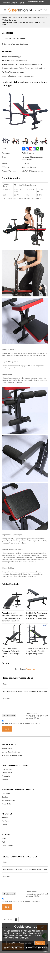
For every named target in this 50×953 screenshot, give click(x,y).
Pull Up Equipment (8, 800)
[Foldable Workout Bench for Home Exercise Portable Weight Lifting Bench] (37, 634)
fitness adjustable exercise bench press (18, 76)
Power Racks (6, 804)
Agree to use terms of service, (21, 723)
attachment (10, 716)
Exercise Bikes (7, 769)
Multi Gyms (6, 793)
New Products (7, 748)
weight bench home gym (11, 56)
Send (7, 729)
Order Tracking (7, 845)
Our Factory (6, 821)
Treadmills (6, 776)
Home (4, 17)
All (10, 17)
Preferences (32, 947)
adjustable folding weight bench (14, 60)
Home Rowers (7, 773)
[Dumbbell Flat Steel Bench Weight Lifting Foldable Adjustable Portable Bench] (37, 599)
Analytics (20, 947)
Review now (30, 669)
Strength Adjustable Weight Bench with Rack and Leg (23, 68)
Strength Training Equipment (24, 17)
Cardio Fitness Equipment (11, 752)
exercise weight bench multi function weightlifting (22, 64)
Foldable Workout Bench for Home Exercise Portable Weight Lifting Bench (37, 651)
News (4, 839)
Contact (4, 825)
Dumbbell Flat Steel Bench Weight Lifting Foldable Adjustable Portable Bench (36, 615)
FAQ (3, 842)
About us (5, 818)
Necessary (10, 947)
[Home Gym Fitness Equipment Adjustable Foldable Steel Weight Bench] (13, 634)
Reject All (11, 943)
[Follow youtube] (16, 919)
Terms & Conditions (33, 723)
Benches (41, 17)
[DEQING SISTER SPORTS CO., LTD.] (18, 10)
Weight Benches (9, 20)
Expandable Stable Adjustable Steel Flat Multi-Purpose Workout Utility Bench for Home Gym (13, 617)
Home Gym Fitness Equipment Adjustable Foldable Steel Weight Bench (11, 652)
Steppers (5, 780)
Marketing (43, 947)
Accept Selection (25, 943)
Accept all (39, 943)
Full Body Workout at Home (13, 72)
